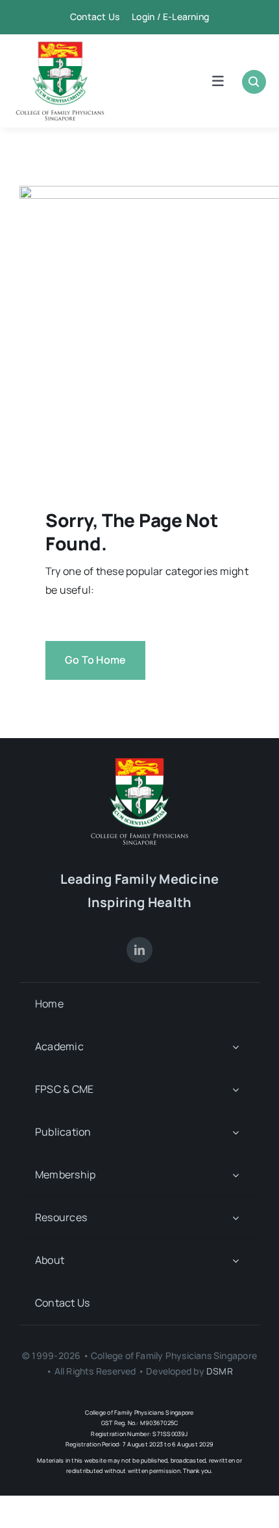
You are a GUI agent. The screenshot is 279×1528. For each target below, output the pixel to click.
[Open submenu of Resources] (236, 1218)
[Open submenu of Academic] (236, 1047)
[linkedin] (139, 950)
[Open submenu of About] (236, 1260)
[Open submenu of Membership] (236, 1175)
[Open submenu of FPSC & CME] (236, 1089)
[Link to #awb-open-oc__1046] (254, 82)
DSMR (219, 1371)
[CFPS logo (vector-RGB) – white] (139, 763)
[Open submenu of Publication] (236, 1132)
